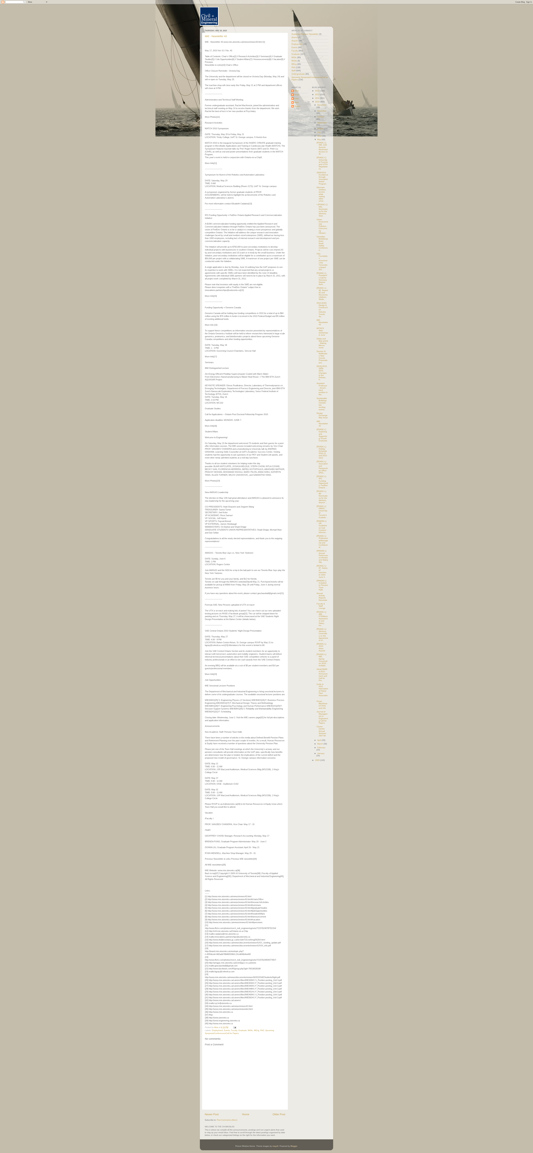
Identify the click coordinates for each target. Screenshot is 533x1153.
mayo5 (275, 1146)
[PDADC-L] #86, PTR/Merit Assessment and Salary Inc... (322, 619)
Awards (294, 41)
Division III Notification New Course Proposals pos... (322, 357)
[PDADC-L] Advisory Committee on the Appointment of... (322, 634)
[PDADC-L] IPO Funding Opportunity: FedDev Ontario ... (322, 482)
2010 (317, 102)
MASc (250, 1030)
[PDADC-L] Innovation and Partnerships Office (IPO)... (322, 467)
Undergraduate (298, 74)
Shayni (297, 106)
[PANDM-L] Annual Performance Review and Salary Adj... (322, 556)
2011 (317, 98)
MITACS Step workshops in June (322, 331)
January (320, 753)
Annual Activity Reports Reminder (322, 596)
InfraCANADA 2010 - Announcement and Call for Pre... (322, 675)
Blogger (294, 1146)
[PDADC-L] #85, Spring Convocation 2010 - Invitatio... (322, 660)
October (320, 117)
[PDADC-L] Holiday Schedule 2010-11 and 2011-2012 (322, 452)
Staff (293, 71)
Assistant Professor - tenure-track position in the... (322, 389)
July (319, 132)
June (319, 136)
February (321, 748)
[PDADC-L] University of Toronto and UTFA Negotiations (322, 163)
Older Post (279, 1114)
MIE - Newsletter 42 (322, 423)
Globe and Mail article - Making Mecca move (322, 343)
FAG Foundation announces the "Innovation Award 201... (322, 262)
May (319, 139)
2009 (317, 760)
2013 (317, 91)
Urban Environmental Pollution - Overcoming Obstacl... (322, 226)
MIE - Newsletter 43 (216, 36)
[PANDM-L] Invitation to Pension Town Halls (322, 585)
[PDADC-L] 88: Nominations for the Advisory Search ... (322, 497)
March (320, 744)
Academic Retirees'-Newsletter (304, 34)
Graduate (242, 1030)
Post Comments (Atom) (227, 1120)
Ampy (296, 95)
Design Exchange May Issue (322, 415)
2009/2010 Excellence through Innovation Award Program (322, 178)
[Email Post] (235, 1027)
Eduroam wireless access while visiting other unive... (321, 194)
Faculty (234, 1030)
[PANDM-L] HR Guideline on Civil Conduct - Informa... (322, 526)
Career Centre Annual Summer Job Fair (321, 731)
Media (294, 61)
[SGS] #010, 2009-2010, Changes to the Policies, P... (322, 373)
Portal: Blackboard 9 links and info (322, 704)
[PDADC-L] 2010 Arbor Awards (321, 647)
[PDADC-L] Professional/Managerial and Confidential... (322, 541)
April (319, 740)
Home (245, 1114)
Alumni (294, 37)
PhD (262, 1030)
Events (227, 1030)
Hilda (296, 102)
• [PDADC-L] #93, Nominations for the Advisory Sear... (322, 210)
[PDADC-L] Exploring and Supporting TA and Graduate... (322, 436)
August (320, 129)
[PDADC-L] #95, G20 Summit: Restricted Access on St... (322, 148)
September (322, 123)
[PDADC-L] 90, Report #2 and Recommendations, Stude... (322, 293)
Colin (296, 99)
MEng (256, 1030)
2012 (317, 94)
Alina (296, 91)
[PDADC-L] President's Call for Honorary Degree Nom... (322, 278)
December (321, 105)
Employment (217, 1030)
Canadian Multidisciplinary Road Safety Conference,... (322, 243)
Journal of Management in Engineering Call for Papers (322, 717)
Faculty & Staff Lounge (321, 606)
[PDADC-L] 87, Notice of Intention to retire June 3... (322, 571)
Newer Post (212, 1114)
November (321, 111)
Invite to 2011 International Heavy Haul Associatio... (322, 691)
